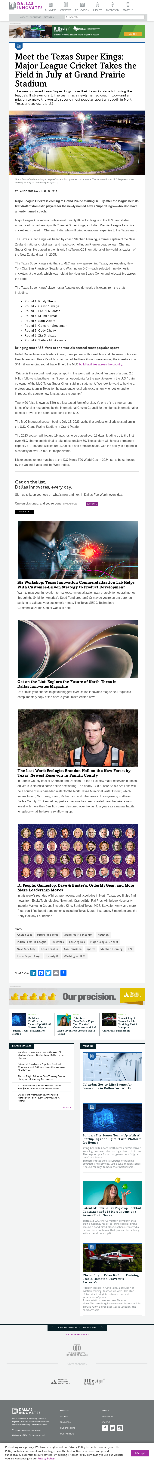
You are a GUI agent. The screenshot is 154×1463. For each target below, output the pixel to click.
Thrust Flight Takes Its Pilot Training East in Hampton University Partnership (120, 1024)
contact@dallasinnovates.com (28, 1430)
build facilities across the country (100, 364)
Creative (65, 10)
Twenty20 (52, 956)
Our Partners (67, 1434)
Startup (128, 10)
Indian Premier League (31, 941)
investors (58, 941)
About (24, 17)
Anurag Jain (24, 934)
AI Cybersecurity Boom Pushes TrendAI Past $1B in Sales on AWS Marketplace (40, 1087)
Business (50, 10)
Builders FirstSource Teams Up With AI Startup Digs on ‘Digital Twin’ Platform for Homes (41, 1054)
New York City (26, 949)
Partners (49, 17)
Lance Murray (28, 191)
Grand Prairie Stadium (78, 934)
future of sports (48, 934)
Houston (103, 934)
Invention (112, 10)
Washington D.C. (75, 956)
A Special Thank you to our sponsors (77, 1327)
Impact (97, 10)
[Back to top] (141, 1442)
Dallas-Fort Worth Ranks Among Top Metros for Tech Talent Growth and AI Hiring (39, 1097)
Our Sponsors (67, 1428)
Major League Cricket (104, 941)
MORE (66, 1108)
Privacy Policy (46, 1458)
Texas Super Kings (29, 956)
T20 (130, 949)
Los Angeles (77, 941)
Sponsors (35, 17)
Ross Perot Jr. (50, 949)
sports (91, 949)
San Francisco (73, 949)
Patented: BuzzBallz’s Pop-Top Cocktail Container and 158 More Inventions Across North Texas (41, 1067)
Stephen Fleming (111, 949)
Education (82, 10)
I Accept (140, 1453)
